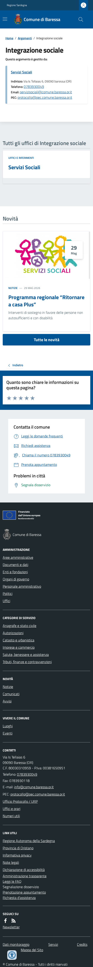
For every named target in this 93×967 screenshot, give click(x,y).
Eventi (7, 733)
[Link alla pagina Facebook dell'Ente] (5, 920)
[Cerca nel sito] (79, 19)
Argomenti (25, 38)
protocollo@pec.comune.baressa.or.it (45, 97)
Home (9, 38)
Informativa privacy (17, 855)
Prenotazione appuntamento (24, 892)
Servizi (53, 944)
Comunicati (11, 694)
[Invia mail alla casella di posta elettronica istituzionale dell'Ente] (34, 787)
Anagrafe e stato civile (19, 625)
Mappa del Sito (32, 950)
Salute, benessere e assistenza (26, 654)
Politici (7, 593)
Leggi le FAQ (12, 881)
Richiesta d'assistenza (19, 897)
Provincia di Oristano (18, 848)
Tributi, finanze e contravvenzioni (27, 661)
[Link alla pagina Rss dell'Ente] (13, 920)
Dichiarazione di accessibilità (24, 869)
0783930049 (34, 86)
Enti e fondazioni (15, 572)
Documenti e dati (15, 564)
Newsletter (11, 927)
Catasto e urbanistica (18, 640)
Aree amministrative (18, 557)
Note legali (11, 862)
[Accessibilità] (12, 955)
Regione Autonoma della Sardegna (29, 840)
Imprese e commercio (19, 647)
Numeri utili (11, 816)
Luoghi (8, 726)
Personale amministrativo (22, 586)
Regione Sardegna (17, 5)
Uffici (6, 600)
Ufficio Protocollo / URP (20, 801)
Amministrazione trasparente (24, 876)
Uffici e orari (11, 808)
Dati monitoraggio (16, 944)
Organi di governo (16, 579)
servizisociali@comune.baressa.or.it (46, 92)
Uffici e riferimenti (21, 158)
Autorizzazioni (13, 633)
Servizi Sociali (21, 72)
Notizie (13, 288)
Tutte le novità (46, 340)
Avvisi (7, 701)
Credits (82, 944)
